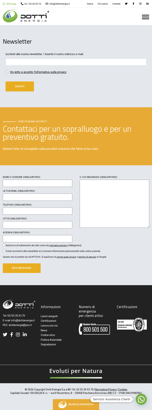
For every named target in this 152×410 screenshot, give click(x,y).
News (44, 330)
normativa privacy (58, 245)
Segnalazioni (48, 344)
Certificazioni (48, 320)
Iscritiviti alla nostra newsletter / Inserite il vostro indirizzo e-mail (44, 54)
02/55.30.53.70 (16, 315)
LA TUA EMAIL (19, 191)
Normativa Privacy (106, 389)
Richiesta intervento (81, 404)
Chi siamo (103, 4)
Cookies (122, 389)
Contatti (116, 4)
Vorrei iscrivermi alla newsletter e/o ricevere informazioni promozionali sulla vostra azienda (53, 251)
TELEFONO (17, 205)
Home (90, 4)
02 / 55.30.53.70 (32, 4)
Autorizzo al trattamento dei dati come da (44, 245)
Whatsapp (11, 4)
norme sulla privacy (66, 257)
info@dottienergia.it (59, 4)
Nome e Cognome (21, 177)
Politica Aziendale (51, 339)
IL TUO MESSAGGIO (98, 177)
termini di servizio (87, 257)
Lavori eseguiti (49, 316)
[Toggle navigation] (145, 18)
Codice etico (48, 335)
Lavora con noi (49, 325)
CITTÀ (15, 218)
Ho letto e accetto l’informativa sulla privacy (38, 72)
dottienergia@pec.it (20, 325)
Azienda (16, 232)
